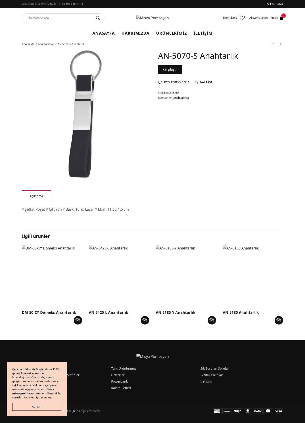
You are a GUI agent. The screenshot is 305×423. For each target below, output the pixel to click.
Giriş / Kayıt (275, 4)
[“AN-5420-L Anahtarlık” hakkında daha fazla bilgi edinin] (145, 320)
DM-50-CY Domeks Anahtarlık (49, 312)
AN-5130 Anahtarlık (241, 312)
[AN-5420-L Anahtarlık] (119, 275)
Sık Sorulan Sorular (215, 368)
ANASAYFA (103, 33)
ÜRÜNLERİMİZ (171, 33)
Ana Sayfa (28, 44)
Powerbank (119, 381)
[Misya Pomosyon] (152, 18)
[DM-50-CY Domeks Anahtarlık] (52, 275)
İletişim (206, 381)
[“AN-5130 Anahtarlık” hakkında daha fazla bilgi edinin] (279, 320)
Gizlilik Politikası (212, 375)
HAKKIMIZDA (135, 33)
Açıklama (36, 196)
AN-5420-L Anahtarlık (108, 312)
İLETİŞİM (203, 33)
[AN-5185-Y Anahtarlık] (186, 275)
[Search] (98, 18)
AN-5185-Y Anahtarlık (175, 312)
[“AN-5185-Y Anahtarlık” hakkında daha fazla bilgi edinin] (212, 320)
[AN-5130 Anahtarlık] (253, 275)
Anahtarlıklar (46, 44)
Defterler (118, 375)
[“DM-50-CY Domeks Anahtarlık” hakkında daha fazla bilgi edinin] (78, 320)
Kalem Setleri (121, 388)
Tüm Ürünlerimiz (123, 368)
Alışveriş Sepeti (258, 18)
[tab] (36, 196)
